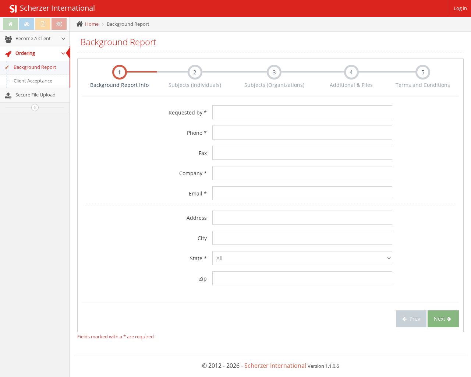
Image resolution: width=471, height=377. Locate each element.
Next (440, 318)
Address (197, 217)
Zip (203, 278)
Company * (193, 173)
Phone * (197, 132)
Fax (203, 152)
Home (92, 24)
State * (198, 258)
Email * (198, 193)
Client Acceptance (33, 80)
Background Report (35, 67)
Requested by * (188, 112)
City (202, 238)
